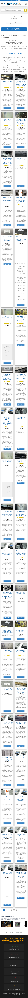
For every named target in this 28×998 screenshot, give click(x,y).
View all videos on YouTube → (21, 928)
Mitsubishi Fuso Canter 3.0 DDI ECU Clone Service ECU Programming (20, 798)
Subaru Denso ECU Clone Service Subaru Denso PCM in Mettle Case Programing (7, 513)
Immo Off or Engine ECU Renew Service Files (20, 594)
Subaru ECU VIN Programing (7, 120)
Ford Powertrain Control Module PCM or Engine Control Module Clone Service (21, 376)
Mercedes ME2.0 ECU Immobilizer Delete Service (21, 630)
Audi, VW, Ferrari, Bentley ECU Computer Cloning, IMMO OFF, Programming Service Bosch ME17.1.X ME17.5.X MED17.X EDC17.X (7, 420)
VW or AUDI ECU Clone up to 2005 (21, 460)
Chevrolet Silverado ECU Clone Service (20, 835)
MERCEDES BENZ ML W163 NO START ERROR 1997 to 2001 (21, 724)
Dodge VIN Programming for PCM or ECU (7, 652)
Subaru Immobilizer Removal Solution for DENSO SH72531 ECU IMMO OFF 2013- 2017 (7, 630)
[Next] (24, 910)
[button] (2, 4)
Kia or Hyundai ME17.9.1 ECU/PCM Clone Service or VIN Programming (7, 552)
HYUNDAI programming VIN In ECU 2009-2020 (7, 318)
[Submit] (25, 10)
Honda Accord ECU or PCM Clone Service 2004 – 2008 (7, 874)
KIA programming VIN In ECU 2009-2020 (7, 460)
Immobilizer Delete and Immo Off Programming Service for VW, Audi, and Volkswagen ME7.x (7, 377)
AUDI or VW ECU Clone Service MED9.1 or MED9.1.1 (7, 724)
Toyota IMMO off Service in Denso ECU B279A (21, 160)
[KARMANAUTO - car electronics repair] (15, 3)
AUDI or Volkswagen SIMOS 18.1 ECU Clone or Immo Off (7, 798)
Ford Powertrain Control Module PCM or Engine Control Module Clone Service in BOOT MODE (7, 595)
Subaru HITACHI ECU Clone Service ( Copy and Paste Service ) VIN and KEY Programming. (21, 200)
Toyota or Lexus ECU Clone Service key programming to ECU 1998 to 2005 (21, 690)
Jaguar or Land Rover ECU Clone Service (21, 758)
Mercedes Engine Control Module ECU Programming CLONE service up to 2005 (21, 83)
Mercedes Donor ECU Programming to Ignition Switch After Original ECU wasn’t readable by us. (21, 553)
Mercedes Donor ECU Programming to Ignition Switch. (21, 417)
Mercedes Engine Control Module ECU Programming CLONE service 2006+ (21, 121)
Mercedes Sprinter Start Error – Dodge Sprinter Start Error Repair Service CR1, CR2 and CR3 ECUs (7, 161)
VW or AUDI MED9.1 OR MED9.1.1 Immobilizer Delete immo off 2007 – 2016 (21, 513)
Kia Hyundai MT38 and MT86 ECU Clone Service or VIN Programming (7, 238)
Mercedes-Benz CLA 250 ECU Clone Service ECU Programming (7, 836)
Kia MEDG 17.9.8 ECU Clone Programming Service (7, 759)
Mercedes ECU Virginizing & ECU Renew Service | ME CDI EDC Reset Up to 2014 (21, 319)
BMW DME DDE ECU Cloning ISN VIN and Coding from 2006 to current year (21, 874)
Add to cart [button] (7, 107)
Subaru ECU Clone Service (7, 82)
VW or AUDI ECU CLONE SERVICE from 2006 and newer (7, 199)
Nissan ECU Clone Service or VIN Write (21, 651)
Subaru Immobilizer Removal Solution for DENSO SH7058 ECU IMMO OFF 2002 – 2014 (21, 239)
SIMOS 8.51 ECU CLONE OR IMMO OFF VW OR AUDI (7, 689)
